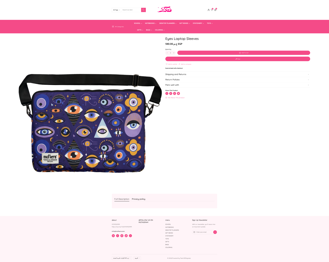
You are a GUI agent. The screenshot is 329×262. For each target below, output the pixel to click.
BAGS (148, 30)
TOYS (209, 23)
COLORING (159, 30)
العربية (136, 258)
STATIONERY (197, 23)
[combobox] (133, 10)
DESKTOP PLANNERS (167, 23)
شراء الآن (237, 59)
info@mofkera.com (118, 231)
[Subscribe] (215, 232)
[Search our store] (143, 10)
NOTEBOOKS (150, 23)
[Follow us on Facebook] (166, 93)
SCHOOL (137, 23)
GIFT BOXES (183, 23)
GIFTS (139, 30)
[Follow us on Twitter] (170, 93)
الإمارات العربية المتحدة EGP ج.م (121, 258)
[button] (237, 85)
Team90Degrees (185, 258)
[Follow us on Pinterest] (178, 93)
